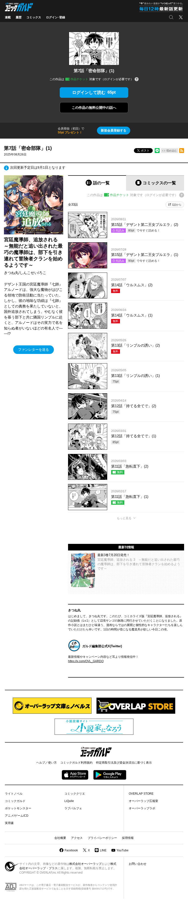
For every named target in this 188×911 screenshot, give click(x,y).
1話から (176, 204)
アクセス (77, 838)
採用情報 (128, 838)
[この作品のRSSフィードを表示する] (181, 150)
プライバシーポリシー (102, 838)
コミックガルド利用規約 (76, 762)
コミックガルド (15, 801)
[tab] (97, 183)
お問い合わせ (137, 864)
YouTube (123, 850)
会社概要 (60, 838)
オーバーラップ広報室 (143, 801)
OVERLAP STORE (141, 793)
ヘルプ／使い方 (46, 762)
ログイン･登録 (55, 17)
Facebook (71, 850)
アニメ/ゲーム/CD (16, 815)
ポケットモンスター (18, 808)
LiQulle (69, 801)
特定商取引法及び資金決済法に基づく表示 (124, 762)
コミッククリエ (74, 793)
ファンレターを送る (33, 349)
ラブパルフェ (73, 808)
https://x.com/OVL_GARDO (86, 661)
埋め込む (171, 150)
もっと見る (124, 518)
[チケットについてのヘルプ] (137, 79)
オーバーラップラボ (142, 808)
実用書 (9, 823)
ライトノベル (14, 793)
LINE (103, 850)
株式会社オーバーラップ (85, 864)
